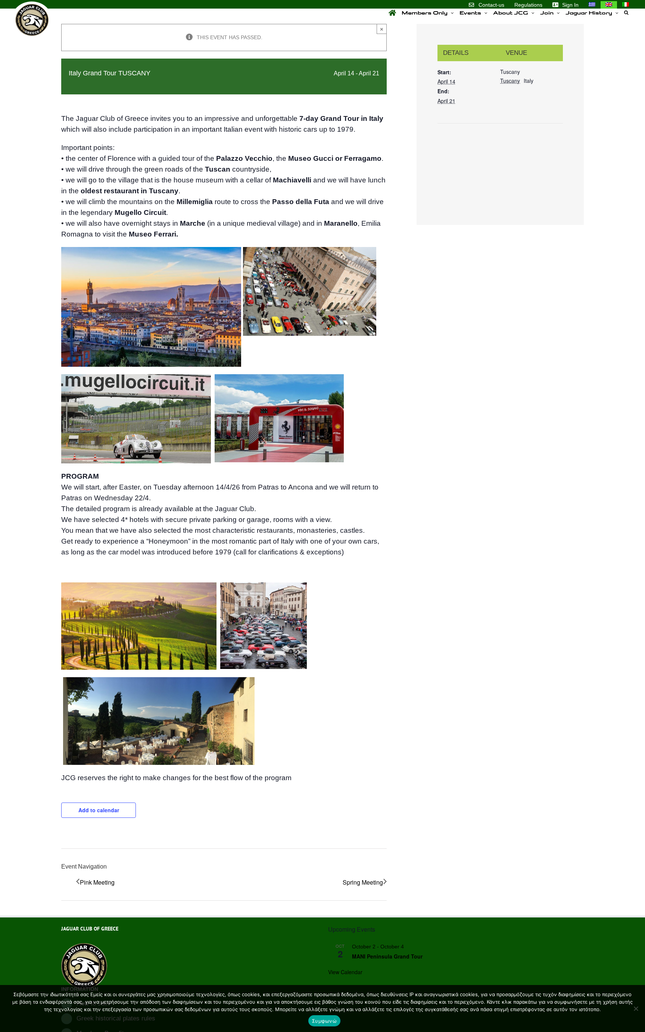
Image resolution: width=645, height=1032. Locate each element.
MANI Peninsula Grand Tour (387, 956)
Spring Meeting (363, 882)
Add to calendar (98, 810)
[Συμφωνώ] (635, 1008)
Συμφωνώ (324, 1021)
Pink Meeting (97, 882)
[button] (626, 12)
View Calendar (345, 972)
